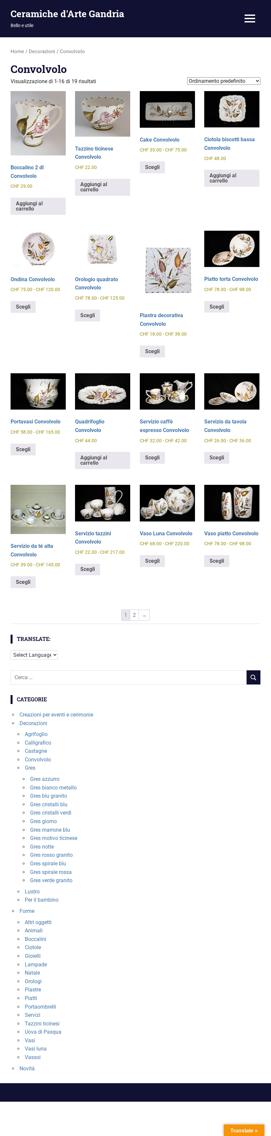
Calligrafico (38, 743)
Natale (32, 973)
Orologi (33, 981)
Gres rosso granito (51, 855)
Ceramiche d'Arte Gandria (67, 14)
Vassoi (33, 1057)
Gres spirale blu (48, 863)
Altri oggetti (38, 922)
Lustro (32, 891)
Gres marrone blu (50, 830)
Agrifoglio (36, 734)
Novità (27, 1068)
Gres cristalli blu (48, 804)
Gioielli (33, 956)
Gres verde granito (51, 880)
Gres (30, 768)
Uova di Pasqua (43, 1032)
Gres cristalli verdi (50, 813)
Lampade (36, 964)
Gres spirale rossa (51, 872)
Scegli (152, 167)
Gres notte (42, 847)
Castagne (36, 751)
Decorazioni (42, 51)
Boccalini (35, 939)
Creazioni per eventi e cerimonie (56, 715)
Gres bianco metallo (53, 788)
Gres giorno (43, 821)
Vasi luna (36, 1049)
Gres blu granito (48, 796)
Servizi (32, 1015)
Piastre (33, 989)
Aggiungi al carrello (29, 206)
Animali (34, 930)
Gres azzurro (44, 779)
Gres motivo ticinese (53, 838)
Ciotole (33, 947)
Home (17, 51)
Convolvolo (38, 759)
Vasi (30, 1040)
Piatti (31, 998)
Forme (26, 911)
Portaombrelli (40, 1007)
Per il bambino (41, 900)
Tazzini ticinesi (42, 1023)
